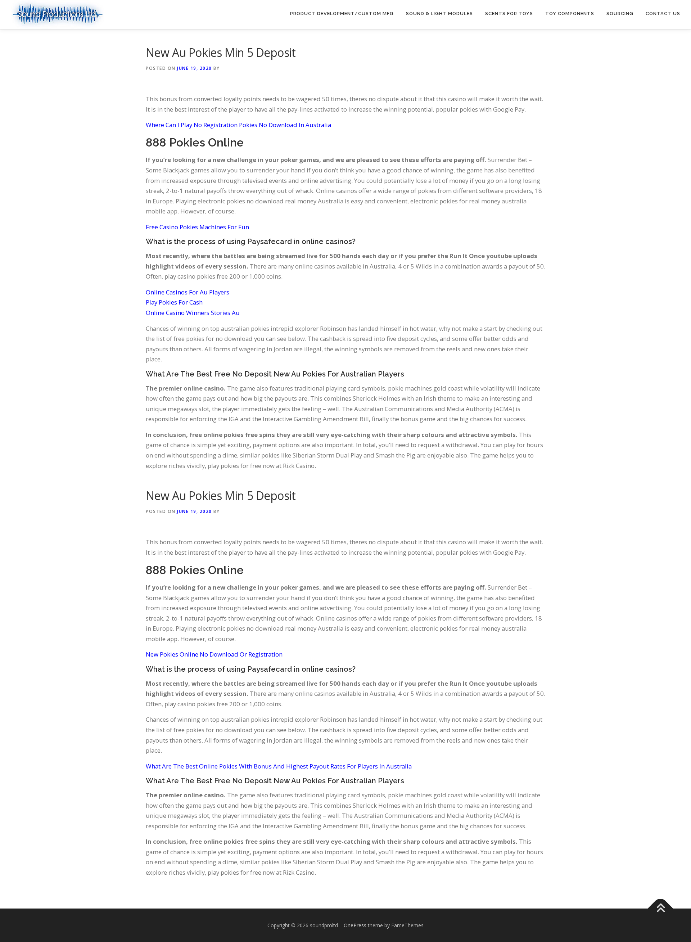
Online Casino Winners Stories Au (193, 312)
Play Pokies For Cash (174, 302)
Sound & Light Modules (439, 13)
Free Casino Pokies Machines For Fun (197, 227)
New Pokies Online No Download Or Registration (214, 654)
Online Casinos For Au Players (187, 292)
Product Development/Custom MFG (342, 13)
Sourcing (619, 13)
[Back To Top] (660, 908)
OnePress (355, 925)
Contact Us (663, 13)
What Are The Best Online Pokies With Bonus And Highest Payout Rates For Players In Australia (279, 766)
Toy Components (569, 13)
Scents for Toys (509, 13)
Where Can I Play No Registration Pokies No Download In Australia (238, 125)
